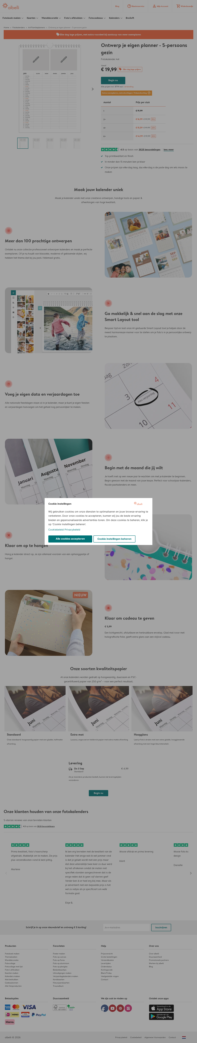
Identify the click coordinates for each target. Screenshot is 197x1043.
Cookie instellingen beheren (114, 538)
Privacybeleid (72, 529)
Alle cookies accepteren (70, 538)
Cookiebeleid (56, 529)
